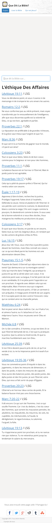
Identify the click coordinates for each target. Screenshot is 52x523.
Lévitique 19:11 (12, 94)
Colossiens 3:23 (12, 153)
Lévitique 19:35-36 (14, 360)
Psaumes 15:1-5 (12, 260)
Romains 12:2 (11, 107)
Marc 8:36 (8, 139)
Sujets (5, 10)
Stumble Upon (42, 513)
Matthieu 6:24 (11, 305)
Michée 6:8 (9, 324)
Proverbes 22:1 (12, 126)
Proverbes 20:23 (13, 386)
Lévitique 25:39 (12, 344)
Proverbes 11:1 (12, 166)
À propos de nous (9, 521)
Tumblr (36, 513)
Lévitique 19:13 (12, 428)
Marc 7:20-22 (10, 399)
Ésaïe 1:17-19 (10, 192)
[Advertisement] (26, 44)
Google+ (23, 513)
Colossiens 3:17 (12, 224)
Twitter (16, 513)
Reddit (29, 513)
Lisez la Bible (16, 10)
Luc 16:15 (8, 240)
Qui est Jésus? (31, 10)
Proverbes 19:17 (13, 179)
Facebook (10, 513)
